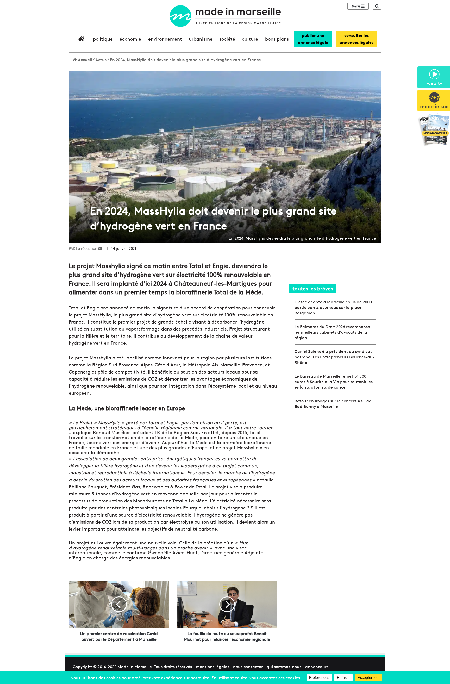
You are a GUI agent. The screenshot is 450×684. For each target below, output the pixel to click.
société (227, 38)
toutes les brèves (312, 288)
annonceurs (316, 666)
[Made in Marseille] (224, 16)
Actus (101, 59)
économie (130, 38)
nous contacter (248, 666)
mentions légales (212, 666)
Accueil (84, 59)
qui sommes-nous (284, 666)
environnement (165, 38)
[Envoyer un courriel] (100, 248)
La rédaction (86, 248)
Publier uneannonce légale (313, 38)
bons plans (277, 38)
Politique (103, 38)
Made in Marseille (134, 666)
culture (250, 38)
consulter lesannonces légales (356, 38)
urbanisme (201, 38)
